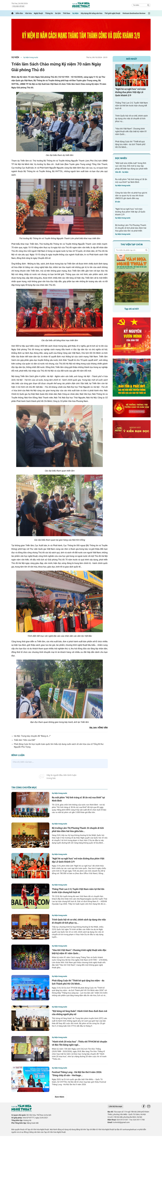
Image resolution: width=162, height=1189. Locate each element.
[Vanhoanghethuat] (12, 13)
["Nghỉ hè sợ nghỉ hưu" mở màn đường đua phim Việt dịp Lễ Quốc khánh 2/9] (30, 865)
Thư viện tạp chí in (132, 244)
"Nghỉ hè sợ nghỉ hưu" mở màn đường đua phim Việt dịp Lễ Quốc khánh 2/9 (130, 92)
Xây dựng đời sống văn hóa (91, 13)
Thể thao (66, 13)
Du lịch (58, 13)
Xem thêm (59, 1097)
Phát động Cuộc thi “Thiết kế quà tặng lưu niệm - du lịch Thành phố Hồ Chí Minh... (130, 144)
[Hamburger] (149, 13)
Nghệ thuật (38, 13)
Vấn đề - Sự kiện (121, 172)
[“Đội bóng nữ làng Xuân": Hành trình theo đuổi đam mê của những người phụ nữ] (30, 1018)
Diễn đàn (19, 13)
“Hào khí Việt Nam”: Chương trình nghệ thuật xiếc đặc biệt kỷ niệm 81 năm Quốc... (131, 131)
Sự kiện (75, 13)
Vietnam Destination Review (134, 13)
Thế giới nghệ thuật (112, 13)
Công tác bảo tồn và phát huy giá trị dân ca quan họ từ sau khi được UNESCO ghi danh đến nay (131, 196)
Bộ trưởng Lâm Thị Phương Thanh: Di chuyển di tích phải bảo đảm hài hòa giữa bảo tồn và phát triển (130, 228)
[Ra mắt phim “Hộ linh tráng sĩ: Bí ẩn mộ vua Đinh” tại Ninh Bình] (30, 804)
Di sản (117, 202)
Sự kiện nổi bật (19, 6)
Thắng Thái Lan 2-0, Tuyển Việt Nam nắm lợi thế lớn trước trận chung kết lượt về (131, 106)
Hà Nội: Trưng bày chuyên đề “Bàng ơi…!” (32, 736)
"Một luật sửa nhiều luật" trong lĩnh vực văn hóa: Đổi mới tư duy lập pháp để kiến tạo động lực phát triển (131, 166)
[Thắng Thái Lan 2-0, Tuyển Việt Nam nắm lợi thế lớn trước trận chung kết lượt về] (30, 896)
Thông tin (49, 13)
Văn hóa (28, 13)
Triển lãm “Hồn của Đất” (24, 740)
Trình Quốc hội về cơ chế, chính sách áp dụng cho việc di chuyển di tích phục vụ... (131, 119)
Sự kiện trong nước (30, 57)
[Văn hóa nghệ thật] (21, 1111)
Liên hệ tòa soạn (115, 1106)
